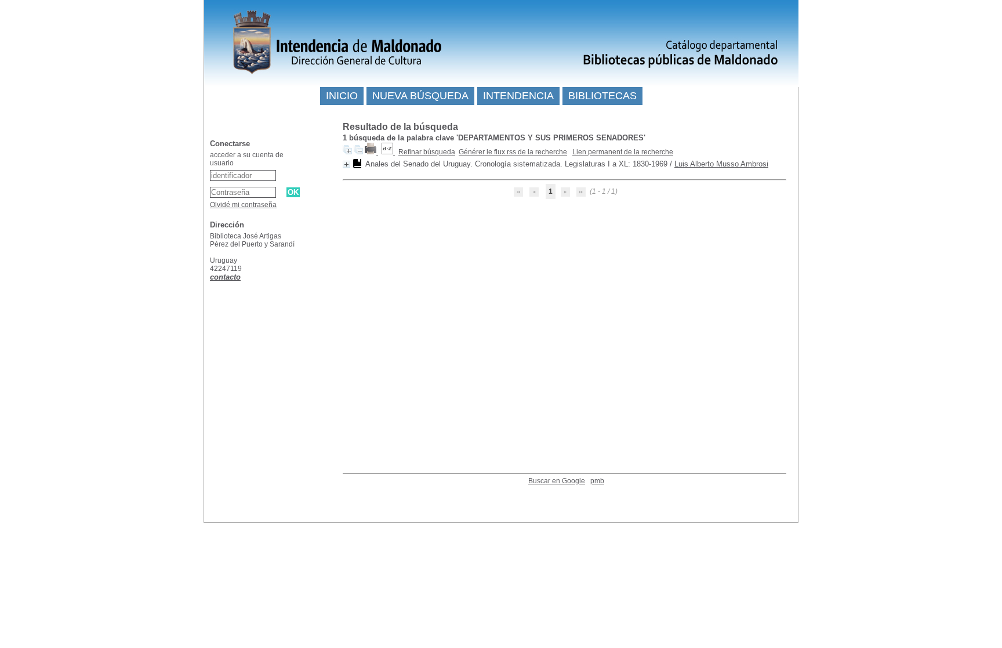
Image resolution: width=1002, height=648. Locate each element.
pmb (597, 481)
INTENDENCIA (518, 96)
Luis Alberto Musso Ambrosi (721, 164)
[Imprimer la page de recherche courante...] (371, 152)
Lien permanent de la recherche (622, 152)
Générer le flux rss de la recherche (513, 152)
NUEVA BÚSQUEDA (420, 96)
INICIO (342, 96)
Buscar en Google (556, 481)
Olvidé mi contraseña (243, 205)
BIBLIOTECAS (602, 96)
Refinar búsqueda (426, 152)
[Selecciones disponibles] (388, 152)
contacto (225, 277)
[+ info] (346, 164)
